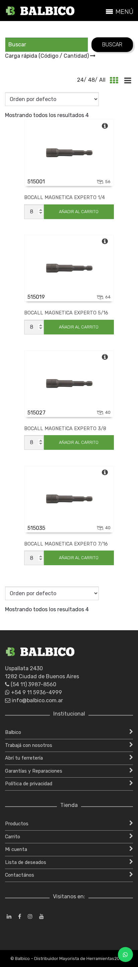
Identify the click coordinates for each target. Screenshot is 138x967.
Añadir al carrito (78, 211)
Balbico (13, 732)
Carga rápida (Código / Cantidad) (47, 56)
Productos (16, 824)
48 (91, 80)
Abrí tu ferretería (24, 758)
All (102, 80)
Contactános (19, 875)
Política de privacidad (28, 784)
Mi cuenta (16, 849)
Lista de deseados (25, 862)
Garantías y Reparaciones (33, 771)
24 (80, 80)
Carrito (12, 837)
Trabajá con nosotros (28, 745)
